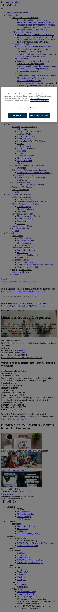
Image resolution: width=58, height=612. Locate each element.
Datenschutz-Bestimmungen (39, 100)
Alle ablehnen (17, 115)
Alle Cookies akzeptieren (39, 115)
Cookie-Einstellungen (27, 107)
